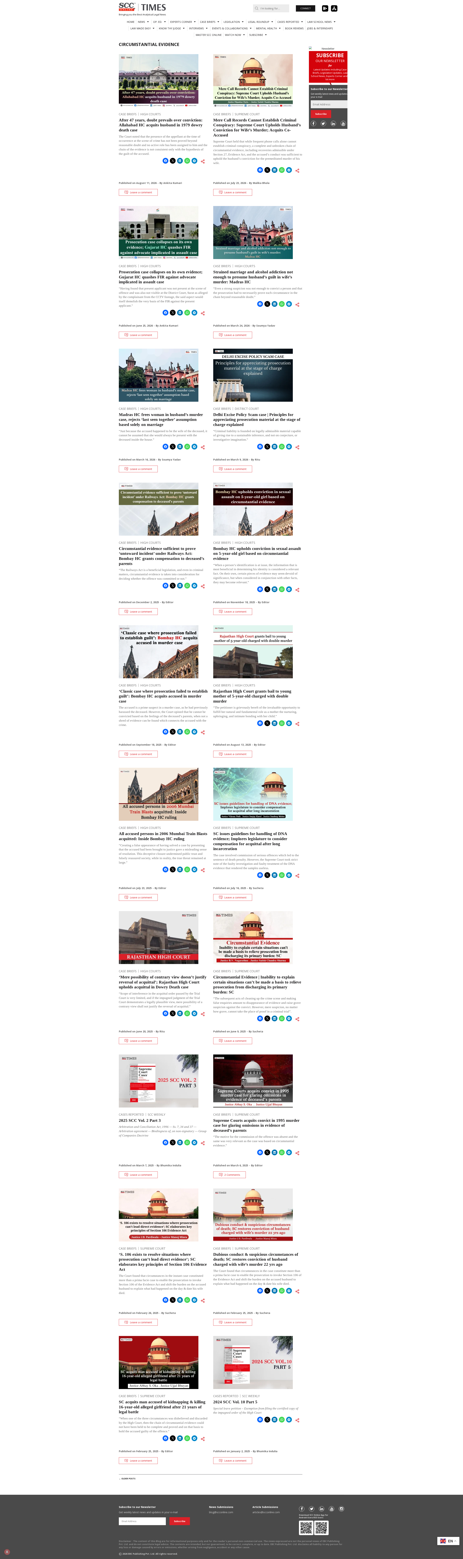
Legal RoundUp (258, 22)
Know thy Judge (170, 28)
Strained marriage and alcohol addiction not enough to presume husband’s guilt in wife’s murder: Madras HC (253, 277)
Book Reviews (294, 28)
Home (130, 22)
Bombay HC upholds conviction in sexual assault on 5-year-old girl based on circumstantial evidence (257, 553)
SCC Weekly (156, 1114)
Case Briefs (207, 22)
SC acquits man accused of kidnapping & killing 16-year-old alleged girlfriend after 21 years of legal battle (162, 1407)
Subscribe (256, 35)
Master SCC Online (209, 35)
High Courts (150, 114)
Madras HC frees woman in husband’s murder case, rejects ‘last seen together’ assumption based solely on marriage (161, 419)
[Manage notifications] (7, 1552)
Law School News (319, 22)
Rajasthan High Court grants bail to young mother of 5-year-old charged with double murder (252, 696)
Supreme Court (247, 114)
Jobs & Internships (320, 28)
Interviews (196, 28)
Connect (305, 8)
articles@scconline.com (266, 1512)
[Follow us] (313, 123)
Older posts (127, 1478)
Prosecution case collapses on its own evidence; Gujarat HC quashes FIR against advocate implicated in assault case (161, 277)
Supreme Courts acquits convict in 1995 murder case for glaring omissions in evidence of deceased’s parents (256, 1125)
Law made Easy (140, 28)
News (141, 22)
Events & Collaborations (230, 28)
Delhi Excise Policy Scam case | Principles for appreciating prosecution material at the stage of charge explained (256, 419)
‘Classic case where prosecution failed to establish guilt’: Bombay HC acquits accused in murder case (163, 696)
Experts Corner (181, 22)
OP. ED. (157, 22)
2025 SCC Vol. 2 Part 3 (140, 1120)
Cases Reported (288, 22)
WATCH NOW (233, 35)
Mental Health (266, 28)
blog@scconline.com (221, 1512)
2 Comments (232, 1174)
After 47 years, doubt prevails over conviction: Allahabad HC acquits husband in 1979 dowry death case (161, 125)
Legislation (232, 22)
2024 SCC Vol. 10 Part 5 (235, 1402)
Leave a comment (141, 192)
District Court (247, 408)
